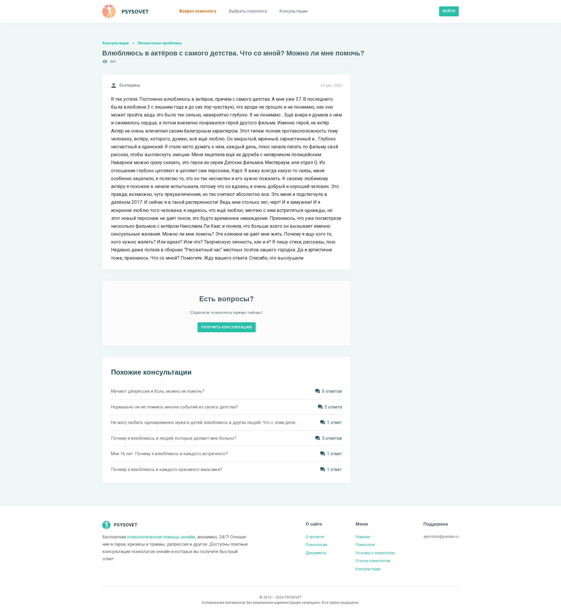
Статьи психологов (373, 561)
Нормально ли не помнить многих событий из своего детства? (174, 407)
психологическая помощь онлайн (161, 537)
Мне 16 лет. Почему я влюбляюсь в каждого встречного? (169, 453)
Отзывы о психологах (375, 553)
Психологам (316, 544)
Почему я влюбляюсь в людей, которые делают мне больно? (173, 438)
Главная (363, 537)
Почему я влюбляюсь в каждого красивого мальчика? (166, 469)
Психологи (365, 544)
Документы (316, 553)
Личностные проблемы (160, 43)
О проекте (315, 537)
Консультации (116, 43)
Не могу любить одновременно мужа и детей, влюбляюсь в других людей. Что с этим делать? (204, 422)
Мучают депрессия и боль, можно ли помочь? (158, 391)
